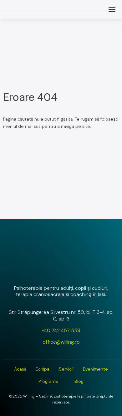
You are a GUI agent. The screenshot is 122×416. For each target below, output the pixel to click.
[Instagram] (44, 271)
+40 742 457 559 (61, 330)
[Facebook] (61, 271)
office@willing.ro (61, 342)
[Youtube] (77, 271)
